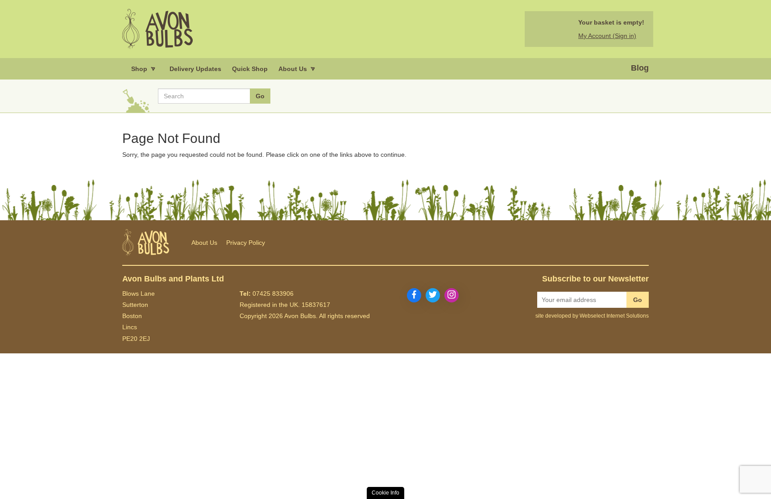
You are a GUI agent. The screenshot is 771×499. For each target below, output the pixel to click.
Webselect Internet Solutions (614, 316)
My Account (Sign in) (607, 35)
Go (637, 299)
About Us (204, 242)
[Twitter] (433, 295)
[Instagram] (451, 295)
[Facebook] (414, 295)
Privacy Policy (245, 242)
